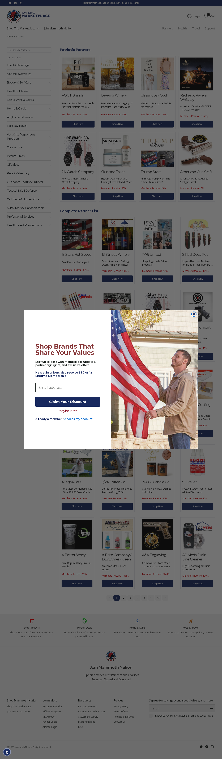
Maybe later (67, 410)
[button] (7, 752)
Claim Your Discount (67, 402)
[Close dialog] (193, 314)
